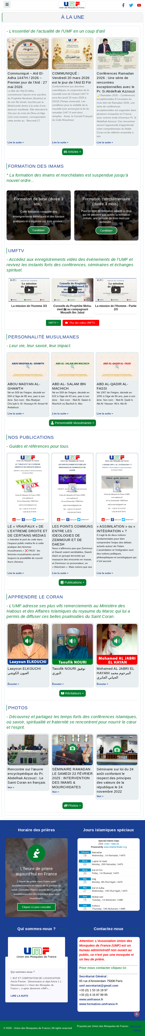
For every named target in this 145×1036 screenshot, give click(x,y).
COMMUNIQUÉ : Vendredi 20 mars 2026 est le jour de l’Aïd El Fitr (71, 77)
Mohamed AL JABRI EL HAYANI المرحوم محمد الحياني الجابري (115, 673)
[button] (72, 151)
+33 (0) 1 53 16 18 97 (93, 990)
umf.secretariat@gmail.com (98, 985)
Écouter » (13, 684)
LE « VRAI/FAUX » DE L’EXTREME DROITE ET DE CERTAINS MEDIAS (28, 530)
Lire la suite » (16, 142)
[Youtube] (139, 5)
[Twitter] (131, 5)
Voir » (11, 787)
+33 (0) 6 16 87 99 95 (93, 995)
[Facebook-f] (123, 5)
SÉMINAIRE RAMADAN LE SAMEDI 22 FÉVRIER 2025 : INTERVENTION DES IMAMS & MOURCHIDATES (72, 778)
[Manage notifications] (137, 1014)
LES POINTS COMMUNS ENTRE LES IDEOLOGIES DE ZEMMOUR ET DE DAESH (72, 535)
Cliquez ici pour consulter (36, 906)
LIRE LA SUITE (19, 995)
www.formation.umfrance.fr (98, 1004)
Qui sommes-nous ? (23, 971)
